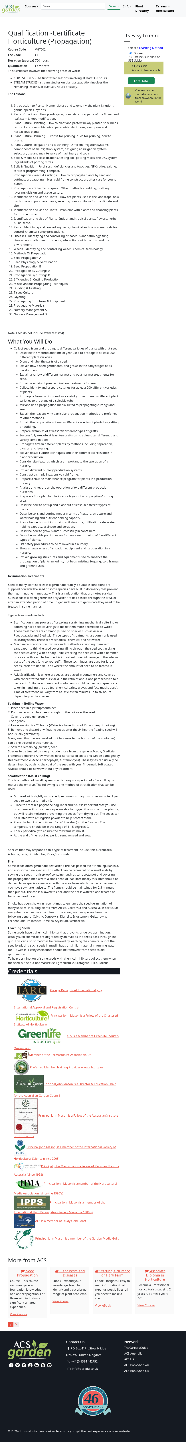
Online (138, 53)
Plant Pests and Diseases (71, 1273)
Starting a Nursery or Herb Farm (114, 1273)
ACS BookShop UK (136, 1371)
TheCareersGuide (136, 1348)
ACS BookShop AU (136, 1365)
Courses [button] (30, 6)
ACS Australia (133, 1353)
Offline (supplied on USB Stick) (144, 57)
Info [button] (126, 6)
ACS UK (129, 1359)
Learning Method (151, 48)
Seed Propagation (27, 1273)
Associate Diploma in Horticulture (155, 1275)
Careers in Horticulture (165, 8)
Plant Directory (142, 8)
